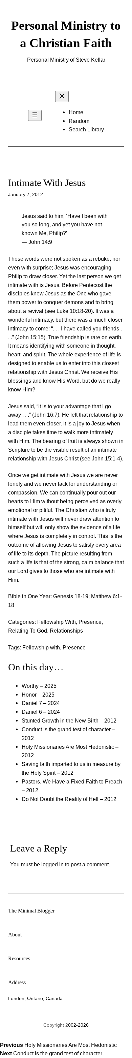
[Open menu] (35, 115)
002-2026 (78, 1025)
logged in (52, 864)
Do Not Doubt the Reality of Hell (60, 799)
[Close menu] (62, 96)
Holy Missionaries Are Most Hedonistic (68, 747)
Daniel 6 (32, 712)
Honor (29, 695)
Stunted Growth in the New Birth (60, 720)
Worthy (30, 686)
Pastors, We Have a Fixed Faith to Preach (72, 781)
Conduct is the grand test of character (66, 729)
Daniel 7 (32, 703)
